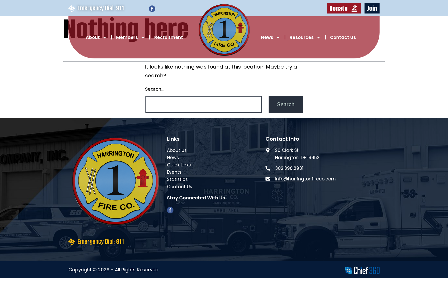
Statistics (177, 179)
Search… (154, 89)
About (93, 37)
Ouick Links (179, 165)
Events (174, 172)
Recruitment (168, 37)
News (267, 37)
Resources (302, 37)
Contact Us (343, 37)
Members (127, 37)
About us (177, 150)
